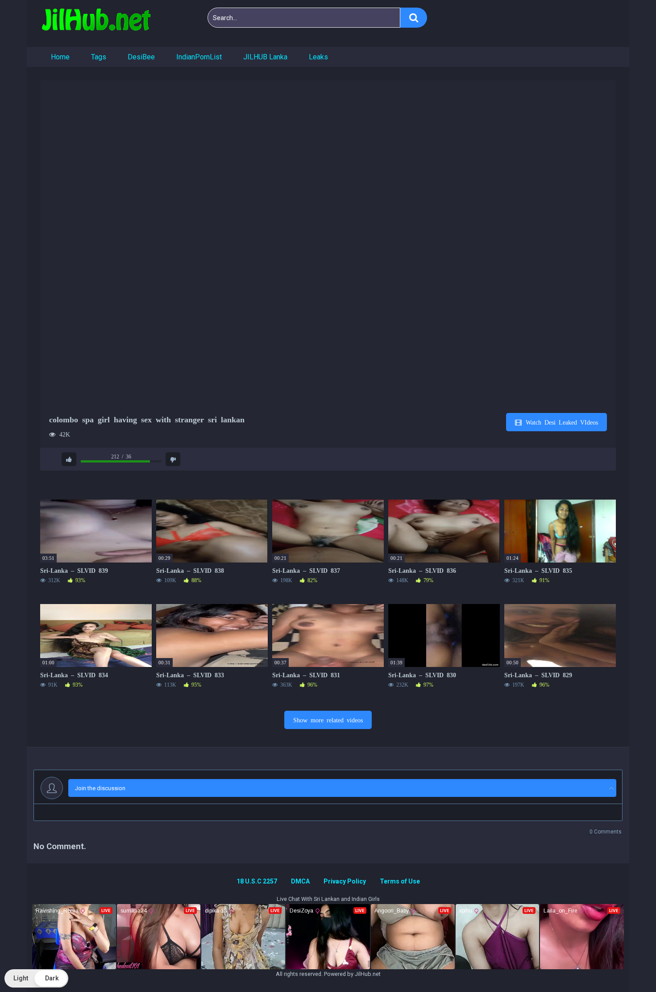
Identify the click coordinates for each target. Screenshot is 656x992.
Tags (98, 57)
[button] (36, 978)
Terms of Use (400, 881)
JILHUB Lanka (265, 57)
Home (60, 57)
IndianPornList (199, 57)
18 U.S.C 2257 (257, 881)
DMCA (300, 881)
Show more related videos (328, 720)
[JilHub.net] (96, 23)
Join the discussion (100, 788)
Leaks (318, 57)
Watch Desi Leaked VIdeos (560, 422)
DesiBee (141, 57)
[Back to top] (626, 965)
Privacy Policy (345, 881)
